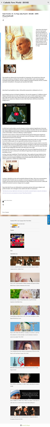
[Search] (48, 2)
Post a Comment (5, 212)
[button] (3, 20)
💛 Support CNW (48, 219)
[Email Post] (3, 202)
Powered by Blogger (26, 425)
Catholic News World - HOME (16, 2)
